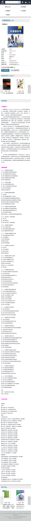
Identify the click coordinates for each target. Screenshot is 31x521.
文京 (10, 49)
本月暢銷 (23, 11)
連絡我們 (20, 513)
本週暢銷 (7, 11)
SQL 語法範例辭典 (8, 93)
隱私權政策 (27, 513)
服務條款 (15, 515)
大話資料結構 (20, 93)
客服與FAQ (15, 513)
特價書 (8, 15)
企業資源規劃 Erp (14, 64)
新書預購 (23, 7)
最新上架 (7, 7)
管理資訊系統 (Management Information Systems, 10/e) (20, 507)
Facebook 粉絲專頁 (5, 513)
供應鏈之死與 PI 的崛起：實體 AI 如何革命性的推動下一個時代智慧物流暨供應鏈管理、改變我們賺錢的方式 (9, 508)
